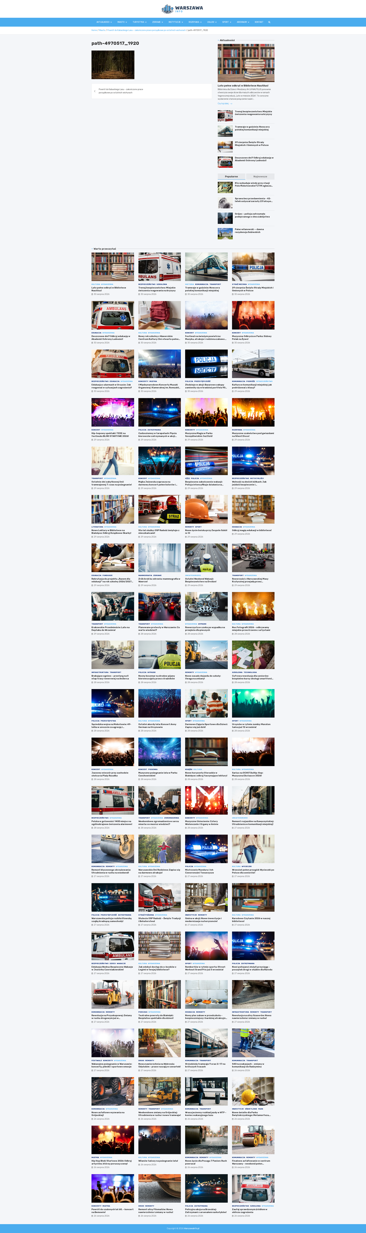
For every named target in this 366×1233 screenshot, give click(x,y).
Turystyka (138, 22)
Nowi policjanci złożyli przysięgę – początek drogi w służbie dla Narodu (252, 968)
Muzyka (153, 381)
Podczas (142, 1012)
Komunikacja (201, 284)
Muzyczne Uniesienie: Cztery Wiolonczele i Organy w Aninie (201, 822)
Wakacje (121, 963)
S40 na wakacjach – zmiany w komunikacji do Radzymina (248, 1065)
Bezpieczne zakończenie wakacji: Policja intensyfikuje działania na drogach (203, 485)
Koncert (189, 333)
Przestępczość (202, 381)
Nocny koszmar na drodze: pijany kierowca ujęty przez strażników (156, 677)
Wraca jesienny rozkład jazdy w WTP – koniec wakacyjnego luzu (205, 1114)
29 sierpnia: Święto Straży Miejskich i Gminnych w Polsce (252, 143)
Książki (188, 769)
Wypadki (202, 624)
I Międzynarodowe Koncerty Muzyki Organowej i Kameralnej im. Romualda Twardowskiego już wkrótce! (159, 387)
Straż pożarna (146, 915)
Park (260, 1109)
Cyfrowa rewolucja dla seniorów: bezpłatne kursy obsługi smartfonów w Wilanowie (253, 679)
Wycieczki (247, 866)
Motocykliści (257, 478)
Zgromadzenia (171, 818)
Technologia (250, 672)
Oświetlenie (251, 1109)
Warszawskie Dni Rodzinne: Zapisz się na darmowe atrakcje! (159, 871)
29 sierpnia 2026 (242, 391)
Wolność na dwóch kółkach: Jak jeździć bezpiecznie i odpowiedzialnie (249, 485)
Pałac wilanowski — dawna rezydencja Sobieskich (249, 230)
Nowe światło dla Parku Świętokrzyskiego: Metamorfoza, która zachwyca (250, 1115)
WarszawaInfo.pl (191, 1228)
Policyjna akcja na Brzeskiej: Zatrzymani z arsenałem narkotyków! (206, 1211)
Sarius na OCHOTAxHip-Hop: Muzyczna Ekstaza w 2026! (247, 774)
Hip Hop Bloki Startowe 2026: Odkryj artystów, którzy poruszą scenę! (112, 1162)
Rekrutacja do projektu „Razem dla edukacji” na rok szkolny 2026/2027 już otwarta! (112, 582)
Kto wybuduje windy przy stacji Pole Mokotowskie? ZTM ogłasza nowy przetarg (253, 186)
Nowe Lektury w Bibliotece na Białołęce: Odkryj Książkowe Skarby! (111, 531)
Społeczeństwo (264, 381)
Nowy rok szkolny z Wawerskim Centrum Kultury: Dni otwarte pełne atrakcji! (158, 339)
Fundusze (108, 575)
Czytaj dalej (223, 103)
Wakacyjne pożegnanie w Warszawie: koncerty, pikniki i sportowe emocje (112, 1065)
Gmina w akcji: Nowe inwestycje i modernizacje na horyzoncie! (203, 920)
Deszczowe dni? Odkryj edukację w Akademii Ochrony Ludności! (254, 159)
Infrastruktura (100, 672)
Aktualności (103, 22)
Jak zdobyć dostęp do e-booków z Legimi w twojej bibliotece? (157, 968)
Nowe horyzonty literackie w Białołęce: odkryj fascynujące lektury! (206, 774)
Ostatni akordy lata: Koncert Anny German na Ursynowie (157, 725)
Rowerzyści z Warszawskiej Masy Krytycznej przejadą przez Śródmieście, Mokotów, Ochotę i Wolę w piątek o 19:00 (252, 583)
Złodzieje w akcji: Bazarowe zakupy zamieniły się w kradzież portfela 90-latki (205, 387)
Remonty (189, 527)
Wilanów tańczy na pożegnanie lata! (158, 1161)
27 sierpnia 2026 (242, 828)
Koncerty (143, 381)
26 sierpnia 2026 (242, 1070)
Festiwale (97, 1061)
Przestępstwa (108, 721)
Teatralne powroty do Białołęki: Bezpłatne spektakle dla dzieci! (156, 1017)
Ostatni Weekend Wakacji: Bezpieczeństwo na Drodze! (200, 580)
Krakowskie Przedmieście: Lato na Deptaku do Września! (111, 629)
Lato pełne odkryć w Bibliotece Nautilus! (243, 85)
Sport (225, 22)
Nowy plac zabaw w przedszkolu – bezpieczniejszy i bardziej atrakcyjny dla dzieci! (206, 1018)
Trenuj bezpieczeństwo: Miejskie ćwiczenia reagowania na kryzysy (253, 113)
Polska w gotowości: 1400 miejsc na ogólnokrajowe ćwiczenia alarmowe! (112, 822)
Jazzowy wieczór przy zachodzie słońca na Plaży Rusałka (110, 774)
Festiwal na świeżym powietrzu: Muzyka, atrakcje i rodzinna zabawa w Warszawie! (206, 339)
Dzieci (113, 963)
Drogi (141, 1061)
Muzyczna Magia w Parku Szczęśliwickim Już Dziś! (199, 434)
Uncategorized (193, 575)
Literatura (97, 527)
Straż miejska (239, 284)
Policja (189, 381)
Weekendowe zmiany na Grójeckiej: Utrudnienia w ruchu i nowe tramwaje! (159, 1114)
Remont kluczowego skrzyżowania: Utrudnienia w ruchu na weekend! (111, 871)
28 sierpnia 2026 (148, 634)
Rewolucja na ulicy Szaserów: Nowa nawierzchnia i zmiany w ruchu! (251, 1017)
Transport (215, 284)
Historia (189, 284)
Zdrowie (156, 22)
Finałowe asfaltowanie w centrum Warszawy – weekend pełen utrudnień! (251, 1164)
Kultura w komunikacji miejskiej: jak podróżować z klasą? (252, 386)
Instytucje (175, 22)
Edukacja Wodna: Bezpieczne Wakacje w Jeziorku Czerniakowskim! (112, 968)
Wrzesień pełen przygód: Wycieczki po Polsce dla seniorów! (253, 871)
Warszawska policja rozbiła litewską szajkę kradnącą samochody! (112, 920)
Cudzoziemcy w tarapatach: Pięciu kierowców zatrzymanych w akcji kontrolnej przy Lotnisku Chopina (157, 436)
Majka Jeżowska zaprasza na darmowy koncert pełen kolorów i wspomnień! (157, 485)
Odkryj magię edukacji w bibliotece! (252, 530)
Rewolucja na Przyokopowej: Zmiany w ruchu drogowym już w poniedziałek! (112, 1018)
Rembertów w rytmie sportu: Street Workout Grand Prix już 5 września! (205, 968)
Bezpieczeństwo (146, 284)
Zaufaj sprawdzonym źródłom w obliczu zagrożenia (249, 1211)
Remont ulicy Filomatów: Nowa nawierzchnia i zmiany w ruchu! (155, 1211)
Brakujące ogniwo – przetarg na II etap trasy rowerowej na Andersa (110, 677)
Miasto (121, 22)
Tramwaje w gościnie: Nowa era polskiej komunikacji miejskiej (252, 128)
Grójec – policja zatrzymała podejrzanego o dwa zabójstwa (252, 215)
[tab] (231, 176)
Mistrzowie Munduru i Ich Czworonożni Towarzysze (199, 871)
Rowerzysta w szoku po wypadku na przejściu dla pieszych (205, 629)
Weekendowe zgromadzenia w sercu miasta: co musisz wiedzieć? (158, 822)
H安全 (187, 478)
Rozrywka (194, 22)
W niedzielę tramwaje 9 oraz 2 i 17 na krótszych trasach (205, 1065)
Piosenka (153, 769)
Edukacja (96, 333)
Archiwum (242, 22)
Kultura (96, 284)
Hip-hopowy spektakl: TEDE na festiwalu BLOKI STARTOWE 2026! (110, 434)
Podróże (250, 381)
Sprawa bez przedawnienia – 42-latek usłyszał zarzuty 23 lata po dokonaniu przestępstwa (253, 201)
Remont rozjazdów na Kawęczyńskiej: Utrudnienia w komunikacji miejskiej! (253, 822)
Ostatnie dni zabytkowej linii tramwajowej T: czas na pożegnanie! (112, 483)
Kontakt (259, 22)
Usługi (210, 22)
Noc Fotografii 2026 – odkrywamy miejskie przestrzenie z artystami (251, 629)
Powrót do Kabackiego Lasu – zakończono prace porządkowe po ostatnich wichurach (121, 91)
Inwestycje (191, 915)
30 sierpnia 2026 (102, 294)
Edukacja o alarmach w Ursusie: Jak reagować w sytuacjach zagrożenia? (112, 386)
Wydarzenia (107, 284)
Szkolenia (162, 284)
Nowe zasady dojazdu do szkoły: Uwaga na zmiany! (203, 677)
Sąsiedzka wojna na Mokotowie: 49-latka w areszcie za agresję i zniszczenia (111, 727)
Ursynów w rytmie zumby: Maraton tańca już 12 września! (251, 725)
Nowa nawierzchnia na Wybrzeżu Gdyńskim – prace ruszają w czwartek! (159, 1065)
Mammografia (145, 575)
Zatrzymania (154, 430)
